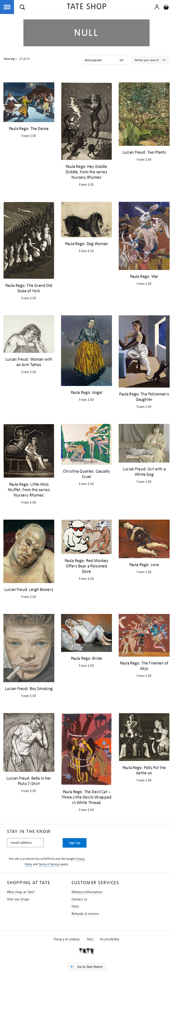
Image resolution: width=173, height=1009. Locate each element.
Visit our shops (18, 899)
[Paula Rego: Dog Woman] (86, 220)
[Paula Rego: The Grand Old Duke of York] (28, 241)
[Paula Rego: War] (144, 237)
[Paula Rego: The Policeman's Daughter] (144, 352)
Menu (7, 7)
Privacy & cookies (67, 939)
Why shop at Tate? (21, 892)
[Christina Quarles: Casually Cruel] (86, 445)
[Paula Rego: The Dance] (28, 103)
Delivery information (87, 892)
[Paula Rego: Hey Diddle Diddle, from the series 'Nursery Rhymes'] (86, 122)
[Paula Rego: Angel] (86, 351)
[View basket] (166, 7)
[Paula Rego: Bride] (86, 633)
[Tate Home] (86, 951)
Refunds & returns (85, 913)
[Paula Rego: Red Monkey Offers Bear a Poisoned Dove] (86, 538)
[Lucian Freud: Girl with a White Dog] (144, 444)
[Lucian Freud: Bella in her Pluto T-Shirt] (28, 743)
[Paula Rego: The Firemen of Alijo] (144, 636)
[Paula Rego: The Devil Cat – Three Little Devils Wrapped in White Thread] (86, 750)
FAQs (75, 906)
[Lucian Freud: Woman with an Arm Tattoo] (28, 334)
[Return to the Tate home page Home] (86, 7)
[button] (22, 8)
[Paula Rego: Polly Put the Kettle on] (144, 738)
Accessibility (109, 939)
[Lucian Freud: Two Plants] (144, 114)
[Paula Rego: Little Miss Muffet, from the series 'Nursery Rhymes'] (28, 451)
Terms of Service (49, 864)
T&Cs (90, 939)
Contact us (80, 899)
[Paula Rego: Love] (144, 540)
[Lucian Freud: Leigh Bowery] (28, 552)
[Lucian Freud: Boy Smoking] (28, 649)
